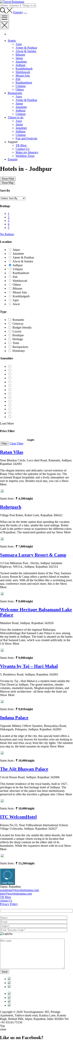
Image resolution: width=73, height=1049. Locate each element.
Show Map (7, 182)
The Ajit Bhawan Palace (24, 768)
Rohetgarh (10, 506)
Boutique (18, 335)
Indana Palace (14, 717)
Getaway (18, 323)
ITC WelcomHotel (18, 816)
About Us (6, 900)
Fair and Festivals (26, 138)
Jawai (16, 304)
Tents (15, 343)
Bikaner (20, 54)
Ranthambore (24, 82)
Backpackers (20, 347)
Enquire (13, 159)
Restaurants (15, 93)
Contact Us (22, 148)
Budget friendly (22, 327)
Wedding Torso (25, 155)
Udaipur (21, 86)
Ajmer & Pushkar (26, 47)
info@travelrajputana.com (16, 893)
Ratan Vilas (11, 452)
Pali (18, 79)
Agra (19, 44)
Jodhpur (21, 65)
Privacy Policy (9, 904)
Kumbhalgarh (24, 68)
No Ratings (7, 234)
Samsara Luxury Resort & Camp (33, 554)
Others (20, 89)
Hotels (12, 40)
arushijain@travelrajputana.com (19, 890)
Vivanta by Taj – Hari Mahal (29, 666)
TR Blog (21, 145)
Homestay (18, 350)
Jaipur (19, 58)
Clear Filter (16, 443)
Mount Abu (23, 75)
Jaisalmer (21, 61)
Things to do (15, 117)
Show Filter (8, 178)
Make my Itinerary (27, 152)
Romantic (18, 319)
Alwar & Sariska (26, 51)
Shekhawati (23, 72)
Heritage (17, 339)
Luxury (17, 331)
